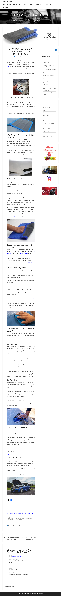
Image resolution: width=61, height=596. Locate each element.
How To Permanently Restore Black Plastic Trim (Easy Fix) (12, 537)
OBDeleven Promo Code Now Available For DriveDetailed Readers (49, 77)
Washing (45, 133)
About (51, 4)
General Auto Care (12, 525)
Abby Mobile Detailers (17, 556)
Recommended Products (12, 4)
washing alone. (17, 147)
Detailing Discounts (39, 4)
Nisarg (41, 593)
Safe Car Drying (46, 131)
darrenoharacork (27, 474)
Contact (46, 4)
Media (44, 118)
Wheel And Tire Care (47, 139)
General (44, 110)
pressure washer (26, 285)
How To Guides (46, 115)
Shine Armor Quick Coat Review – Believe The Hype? (29, 537)
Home (4, 4)
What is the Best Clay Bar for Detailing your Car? (11, 514)
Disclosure (5, 7)
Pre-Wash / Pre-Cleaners (48, 126)
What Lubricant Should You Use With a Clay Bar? (20, 514)
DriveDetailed (7, 1)
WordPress (33, 593)
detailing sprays (24, 253)
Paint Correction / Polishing (48, 123)
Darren (25, 56)
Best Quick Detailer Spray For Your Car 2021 (29, 514)
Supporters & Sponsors (29, 4)
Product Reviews (46, 128)
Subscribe (20, 4)
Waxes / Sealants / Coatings (48, 136)
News (44, 120)
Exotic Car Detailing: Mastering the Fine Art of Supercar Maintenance (49, 71)
